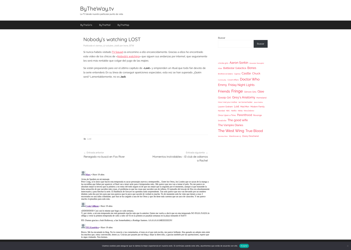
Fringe (237, 91)
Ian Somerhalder (246, 102)
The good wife (238, 120)
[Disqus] (145, 204)
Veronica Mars (223, 136)
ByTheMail (105, 24)
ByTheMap (123, 24)
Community (222, 80)
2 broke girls (223, 63)
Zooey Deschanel (250, 136)
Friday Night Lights (241, 85)
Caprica (237, 74)
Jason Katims (258, 102)
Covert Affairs (233, 80)
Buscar (221, 37)
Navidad (221, 111)
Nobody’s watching (128, 56)
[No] (347, 246)
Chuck (256, 73)
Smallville (222, 121)
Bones (251, 68)
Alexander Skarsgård (256, 63)
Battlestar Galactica (234, 67)
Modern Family (257, 106)
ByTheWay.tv (97, 8)
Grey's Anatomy (243, 97)
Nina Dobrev (249, 111)
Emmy (222, 85)
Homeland (261, 97)
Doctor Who (250, 79)
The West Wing (231, 131)
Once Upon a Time (227, 115)
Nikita (240, 111)
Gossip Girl (224, 97)
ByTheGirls (86, 24)
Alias (220, 68)
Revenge (257, 115)
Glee (260, 91)
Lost (89, 139)
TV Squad (117, 52)
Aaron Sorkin (239, 62)
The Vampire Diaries (230, 125)
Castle (246, 73)
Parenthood (244, 115)
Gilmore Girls (250, 91)
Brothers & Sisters (225, 74)
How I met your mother (227, 102)
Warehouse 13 (235, 136)
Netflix (234, 111)
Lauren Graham (225, 106)
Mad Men (244, 106)
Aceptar (244, 246)
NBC (228, 111)
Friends (224, 91)
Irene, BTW (128, 45)
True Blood (254, 131)
